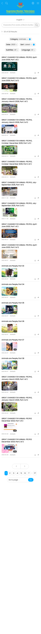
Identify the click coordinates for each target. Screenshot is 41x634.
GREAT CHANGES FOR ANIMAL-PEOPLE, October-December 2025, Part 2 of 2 (17, 162)
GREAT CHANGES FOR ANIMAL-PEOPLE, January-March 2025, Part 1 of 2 (17, 378)
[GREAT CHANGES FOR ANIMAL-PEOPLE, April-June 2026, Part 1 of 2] (9, 66)
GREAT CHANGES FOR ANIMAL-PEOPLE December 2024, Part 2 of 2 (17, 440)
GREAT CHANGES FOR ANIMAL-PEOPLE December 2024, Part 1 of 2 (17, 419)
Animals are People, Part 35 (13, 303)
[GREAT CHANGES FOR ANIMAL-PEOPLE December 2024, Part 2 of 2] (9, 448)
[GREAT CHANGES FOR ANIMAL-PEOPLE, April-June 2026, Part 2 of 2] (9, 87)
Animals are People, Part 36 (13, 321)
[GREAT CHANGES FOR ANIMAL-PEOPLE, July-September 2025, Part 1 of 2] (9, 191)
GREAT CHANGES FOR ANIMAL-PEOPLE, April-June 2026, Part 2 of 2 (19, 79)
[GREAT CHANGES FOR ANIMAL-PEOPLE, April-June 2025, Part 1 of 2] (9, 233)
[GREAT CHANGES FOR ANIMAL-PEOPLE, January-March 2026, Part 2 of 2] (9, 129)
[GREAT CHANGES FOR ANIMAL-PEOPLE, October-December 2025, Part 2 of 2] (9, 170)
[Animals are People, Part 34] (9, 291)
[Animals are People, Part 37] (9, 346)
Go (31, 480)
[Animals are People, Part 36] (9, 328)
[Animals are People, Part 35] (9, 309)
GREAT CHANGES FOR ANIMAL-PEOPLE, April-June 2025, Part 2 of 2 (19, 246)
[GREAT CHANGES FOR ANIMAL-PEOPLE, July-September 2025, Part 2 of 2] (9, 212)
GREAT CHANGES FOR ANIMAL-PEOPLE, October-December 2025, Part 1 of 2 (17, 141)
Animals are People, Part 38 (13, 358)
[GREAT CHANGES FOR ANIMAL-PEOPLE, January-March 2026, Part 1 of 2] (9, 108)
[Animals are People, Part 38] (9, 365)
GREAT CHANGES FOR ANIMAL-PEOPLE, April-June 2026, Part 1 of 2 (19, 58)
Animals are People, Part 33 (13, 266)
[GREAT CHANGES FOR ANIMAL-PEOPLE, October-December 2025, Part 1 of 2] (9, 149)
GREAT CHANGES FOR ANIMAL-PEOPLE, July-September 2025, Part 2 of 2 (19, 204)
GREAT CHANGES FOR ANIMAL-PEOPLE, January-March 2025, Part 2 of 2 (17, 398)
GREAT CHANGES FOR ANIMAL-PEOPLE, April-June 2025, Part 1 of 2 (19, 225)
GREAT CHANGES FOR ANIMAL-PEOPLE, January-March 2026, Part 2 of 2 (17, 121)
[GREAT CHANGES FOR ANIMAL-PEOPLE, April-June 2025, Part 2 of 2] (9, 254)
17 (35, 473)
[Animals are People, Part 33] (9, 272)
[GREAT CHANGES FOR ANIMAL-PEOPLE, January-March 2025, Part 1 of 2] (9, 385)
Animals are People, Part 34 (13, 284)
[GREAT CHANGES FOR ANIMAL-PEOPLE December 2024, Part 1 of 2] (9, 427)
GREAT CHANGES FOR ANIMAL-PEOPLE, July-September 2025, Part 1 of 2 (19, 183)
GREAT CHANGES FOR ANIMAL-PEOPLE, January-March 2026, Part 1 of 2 (17, 100)
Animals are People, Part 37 (13, 340)
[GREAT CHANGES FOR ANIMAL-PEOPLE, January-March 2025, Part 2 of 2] (9, 406)
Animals (12, 73)
